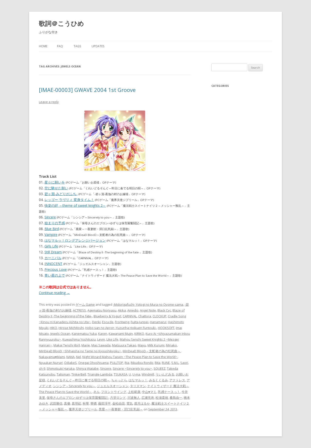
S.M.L (175, 362)
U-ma (136, 374)
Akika (122, 310)
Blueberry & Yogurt (107, 316)
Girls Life (51, 246)
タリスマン (138, 386)
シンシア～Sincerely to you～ (74, 386)
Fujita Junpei (139, 322)
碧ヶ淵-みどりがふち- (61, 194)
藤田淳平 (104, 403)
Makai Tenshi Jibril (66, 345)
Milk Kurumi (155, 345)
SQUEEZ (159, 368)
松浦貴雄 (162, 397)
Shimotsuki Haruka (61, 368)
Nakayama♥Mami (52, 357)
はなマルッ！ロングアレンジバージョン (75, 240)
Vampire (50, 234)
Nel (78, 357)
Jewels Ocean (60, 333)
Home (43, 46)
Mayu (142, 345)
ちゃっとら (119, 380)
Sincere (50, 217)
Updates (98, 46)
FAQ (60, 46)
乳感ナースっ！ (169, 392)
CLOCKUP (159, 316)
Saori (184, 362)
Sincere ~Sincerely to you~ (132, 368)
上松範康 (134, 392)
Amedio (132, 310)
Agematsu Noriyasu (101, 310)
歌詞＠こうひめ (61, 23)
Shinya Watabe (87, 368)
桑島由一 (176, 397)
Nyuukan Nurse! (51, 362)
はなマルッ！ (138, 380)
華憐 (93, 403)
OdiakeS (70, 362)
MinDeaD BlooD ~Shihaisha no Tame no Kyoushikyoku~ (80, 351)
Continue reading (54, 292)
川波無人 (133, 397)
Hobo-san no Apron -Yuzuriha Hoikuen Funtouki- (120, 328)
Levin (101, 339)
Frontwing (122, 322)
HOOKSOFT (166, 328)
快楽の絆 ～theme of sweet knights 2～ (75, 205)
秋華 (86, 403)
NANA (70, 357)
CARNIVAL (130, 316)
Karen (102, 333)
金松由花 (118, 403)
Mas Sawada (101, 345)
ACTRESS (79, 310)
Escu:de (107, 322)
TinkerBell (78, 374)
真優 (67, 403)
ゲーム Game (85, 304)
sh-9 (42, 368)
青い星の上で (54, 275)
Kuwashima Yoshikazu (79, 339)
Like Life (112, 339)
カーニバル (52, 258)
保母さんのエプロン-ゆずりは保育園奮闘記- (78, 397)
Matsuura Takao (124, 345)
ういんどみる (165, 374)
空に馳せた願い (56, 188)
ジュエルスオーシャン (113, 386)
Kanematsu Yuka (84, 333)
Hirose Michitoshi (71, 328)
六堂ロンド (118, 397)
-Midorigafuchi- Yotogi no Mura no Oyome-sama (148, 304)
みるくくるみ (158, 380)
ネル (96, 392)
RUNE (166, 362)
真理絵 (76, 403)
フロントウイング (113, 392)
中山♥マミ (149, 392)
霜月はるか (142, 403)
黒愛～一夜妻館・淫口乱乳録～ (121, 409)
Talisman (63, 374)
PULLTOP (116, 362)
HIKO (53, 328)
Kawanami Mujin (121, 333)
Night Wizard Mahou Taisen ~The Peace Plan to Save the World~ (129, 357)
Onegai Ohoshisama (93, 362)
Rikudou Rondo (142, 362)
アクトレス (177, 380)
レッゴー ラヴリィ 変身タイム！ (69, 199)
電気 (129, 403)
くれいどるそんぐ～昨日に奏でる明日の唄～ (78, 380)
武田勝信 (56, 403)
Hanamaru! (158, 322)
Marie (85, 345)
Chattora (144, 316)
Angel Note (148, 310)
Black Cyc (164, 310)
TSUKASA (120, 374)
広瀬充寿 (147, 397)
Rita (157, 362)
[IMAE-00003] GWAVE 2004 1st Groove (87, 89)
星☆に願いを (54, 182)
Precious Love (55, 269)
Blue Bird (51, 228)
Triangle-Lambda (99, 374)
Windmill (148, 374)
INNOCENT (53, 263)
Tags (77, 46)
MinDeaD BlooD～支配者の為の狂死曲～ (152, 351)
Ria (127, 362)
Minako (171, 345)
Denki (96, 322)
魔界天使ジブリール (83, 409)
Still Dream (53, 252)
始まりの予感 (54, 223)
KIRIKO (139, 333)
